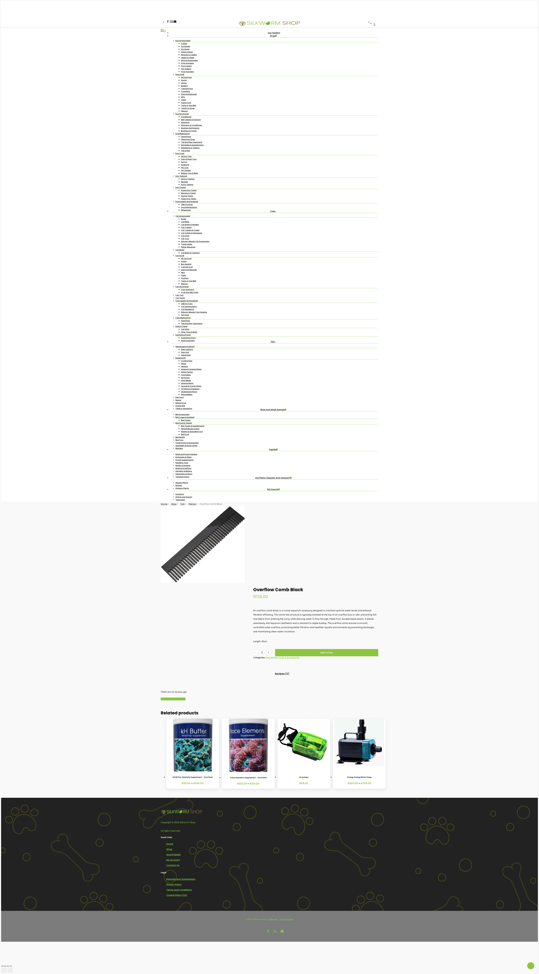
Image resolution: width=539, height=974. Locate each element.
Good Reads (173, 854)
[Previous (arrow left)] (4, 970)
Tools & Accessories (288, 657)
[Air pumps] (304, 745)
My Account (173, 860)
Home (164, 504)
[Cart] (163, 265)
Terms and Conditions (179, 889)
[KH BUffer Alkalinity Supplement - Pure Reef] (192, 745)
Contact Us (172, 865)
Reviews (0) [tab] (282, 673)
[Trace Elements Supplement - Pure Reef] (248, 745)
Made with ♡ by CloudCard (280, 919)
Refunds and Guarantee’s (180, 879)
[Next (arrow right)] (10, 970)
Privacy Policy (174, 884)
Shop (173, 504)
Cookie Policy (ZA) (176, 895)
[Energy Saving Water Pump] (359, 745)
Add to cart (326, 652)
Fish (182, 504)
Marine (192, 504)
